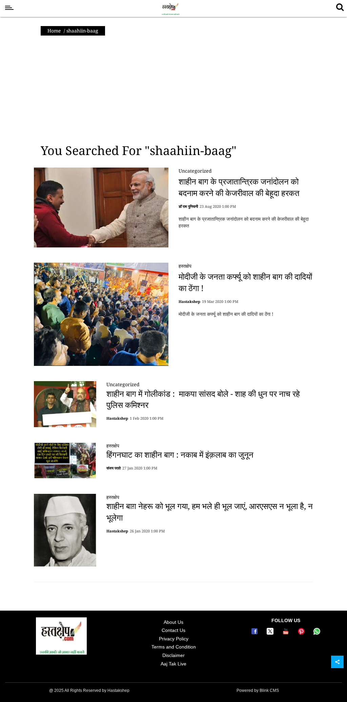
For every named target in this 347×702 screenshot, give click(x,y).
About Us (173, 622)
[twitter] (271, 633)
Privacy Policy (173, 638)
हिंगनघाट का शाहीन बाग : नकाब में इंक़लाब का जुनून (179, 454)
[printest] (302, 633)
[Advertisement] (173, 89)
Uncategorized (195, 171)
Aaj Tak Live (173, 663)
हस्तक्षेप (185, 266)
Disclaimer (173, 655)
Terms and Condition (173, 647)
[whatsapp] (317, 633)
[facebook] (255, 633)
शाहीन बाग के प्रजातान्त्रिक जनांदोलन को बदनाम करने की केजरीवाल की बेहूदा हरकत (239, 187)
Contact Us (173, 630)
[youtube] (287, 633)
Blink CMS (269, 690)
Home (54, 30)
